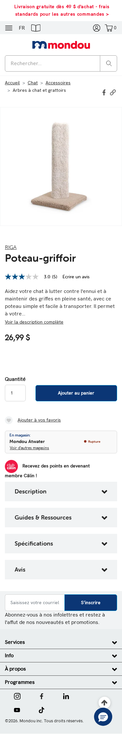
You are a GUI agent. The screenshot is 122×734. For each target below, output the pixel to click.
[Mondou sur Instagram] (17, 695)
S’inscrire (91, 602)
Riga (11, 247)
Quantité (15, 379)
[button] (36, 27)
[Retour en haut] (105, 703)
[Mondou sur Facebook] (41, 695)
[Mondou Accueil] (61, 45)
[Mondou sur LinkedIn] (66, 695)
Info (9, 655)
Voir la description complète (34, 322)
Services (15, 642)
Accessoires (58, 83)
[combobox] (61, 63)
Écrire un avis (75, 276)
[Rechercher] (109, 63)
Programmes (20, 682)
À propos (15, 668)
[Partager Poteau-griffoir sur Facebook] (104, 92)
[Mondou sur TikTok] (41, 709)
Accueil (12, 83)
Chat (33, 83)
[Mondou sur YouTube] (17, 709)
